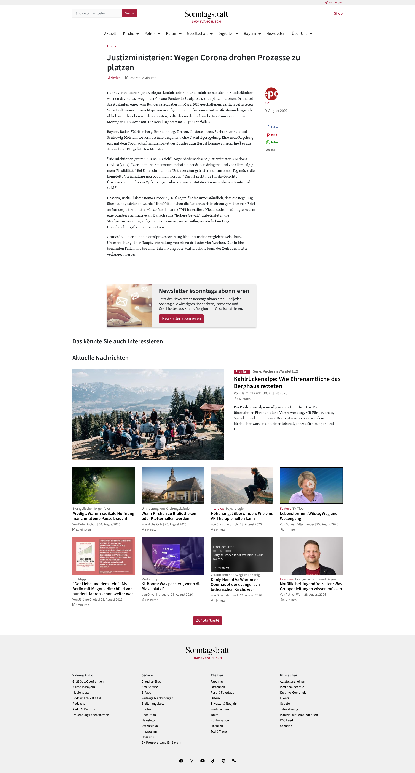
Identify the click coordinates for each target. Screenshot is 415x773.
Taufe (214, 715)
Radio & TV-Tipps (83, 709)
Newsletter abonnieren (181, 318)
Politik (149, 34)
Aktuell (110, 34)
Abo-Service (150, 687)
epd (267, 102)
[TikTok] (213, 762)
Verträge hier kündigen (157, 698)
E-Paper (147, 692)
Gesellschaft (197, 34)
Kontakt (147, 709)
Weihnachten (220, 709)
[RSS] (234, 762)
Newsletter (275, 34)
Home (111, 45)
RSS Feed (286, 720)
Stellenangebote (153, 703)
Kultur (171, 34)
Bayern (250, 34)
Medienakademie (292, 687)
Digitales (225, 34)
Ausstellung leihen (292, 681)
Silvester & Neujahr (224, 703)
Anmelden (336, 2)
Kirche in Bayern (83, 687)
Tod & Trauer (219, 731)
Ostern (215, 698)
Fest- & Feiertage (222, 692)
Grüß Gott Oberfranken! (88, 681)
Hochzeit (217, 726)
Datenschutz (150, 726)
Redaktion (149, 715)
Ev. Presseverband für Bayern (161, 742)
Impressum (149, 731)
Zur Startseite (207, 620)
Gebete (285, 703)
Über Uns (299, 34)
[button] (114, 77)
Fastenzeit (218, 687)
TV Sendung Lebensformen (90, 715)
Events (284, 698)
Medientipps (80, 692)
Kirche (128, 34)
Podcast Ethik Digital (86, 698)
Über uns (148, 737)
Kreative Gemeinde (293, 692)
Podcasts (78, 703)
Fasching (217, 681)
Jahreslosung (289, 709)
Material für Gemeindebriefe (299, 715)
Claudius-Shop (151, 681)
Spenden (286, 726)
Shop (338, 13)
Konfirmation (220, 720)
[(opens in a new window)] (181, 762)
